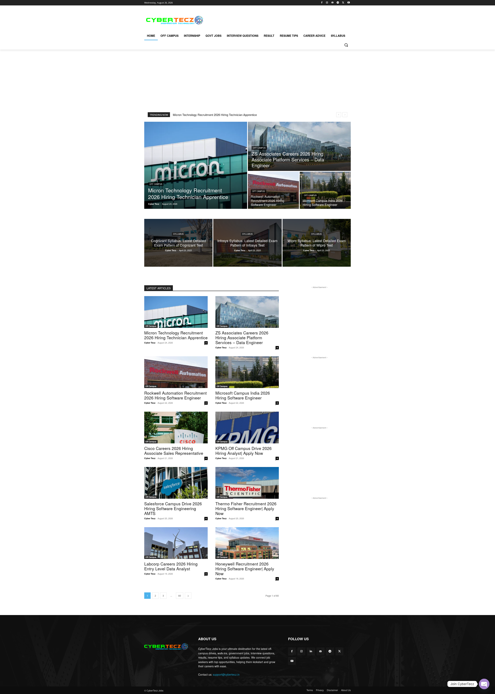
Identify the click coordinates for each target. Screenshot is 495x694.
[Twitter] (343, 3)
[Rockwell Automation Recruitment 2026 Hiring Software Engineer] (273, 190)
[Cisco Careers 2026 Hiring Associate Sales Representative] (176, 427)
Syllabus (178, 234)
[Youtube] (348, 3)
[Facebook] (321, 3)
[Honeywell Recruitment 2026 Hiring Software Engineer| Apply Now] (247, 543)
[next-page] (188, 595)
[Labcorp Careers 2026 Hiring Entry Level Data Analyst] (176, 543)
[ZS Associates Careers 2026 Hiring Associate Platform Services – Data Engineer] (299, 146)
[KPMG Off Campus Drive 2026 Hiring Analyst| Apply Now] (247, 427)
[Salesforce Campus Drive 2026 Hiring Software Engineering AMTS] (176, 483)
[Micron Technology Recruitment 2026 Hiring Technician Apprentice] (195, 165)
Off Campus (155, 184)
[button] (346, 45)
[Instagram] (327, 3)
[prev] (338, 114)
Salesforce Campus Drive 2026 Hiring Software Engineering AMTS (173, 508)
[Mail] (332, 3)
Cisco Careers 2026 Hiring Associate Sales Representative (173, 450)
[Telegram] (338, 3)
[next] (344, 114)
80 (179, 595)
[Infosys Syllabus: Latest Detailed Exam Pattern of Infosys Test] (247, 243)
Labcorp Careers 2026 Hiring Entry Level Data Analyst (171, 566)
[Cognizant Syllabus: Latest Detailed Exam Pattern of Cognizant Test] (178, 243)
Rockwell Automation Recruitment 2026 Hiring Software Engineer (175, 395)
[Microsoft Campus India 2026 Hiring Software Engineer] (325, 190)
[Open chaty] (484, 684)
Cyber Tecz (149, 342)
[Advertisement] (276, 19)
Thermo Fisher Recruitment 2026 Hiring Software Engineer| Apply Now (246, 508)
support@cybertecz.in (226, 674)
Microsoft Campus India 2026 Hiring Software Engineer (242, 395)
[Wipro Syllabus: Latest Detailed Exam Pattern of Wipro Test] (316, 243)
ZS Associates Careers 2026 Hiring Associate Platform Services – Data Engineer (241, 337)
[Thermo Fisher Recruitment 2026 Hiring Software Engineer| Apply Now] (247, 483)
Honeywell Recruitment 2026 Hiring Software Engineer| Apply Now (244, 568)
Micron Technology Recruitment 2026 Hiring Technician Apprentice (215, 115)
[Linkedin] (311, 651)
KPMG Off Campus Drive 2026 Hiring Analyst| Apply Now (243, 450)
